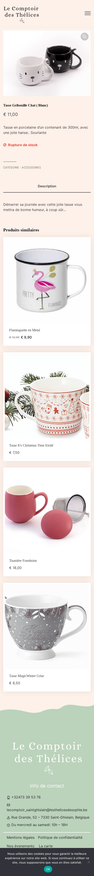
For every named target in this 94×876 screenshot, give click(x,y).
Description (47, 186)
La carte (46, 846)
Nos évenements (21, 846)
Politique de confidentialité (60, 837)
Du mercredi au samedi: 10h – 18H (39, 825)
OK (48, 869)
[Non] (88, 862)
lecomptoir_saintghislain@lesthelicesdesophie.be (47, 810)
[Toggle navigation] (88, 13)
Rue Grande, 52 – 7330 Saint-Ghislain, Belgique (49, 817)
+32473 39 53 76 (25, 797)
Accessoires (31, 167)
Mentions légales (21, 837)
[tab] (47, 186)
